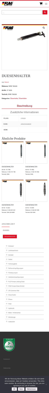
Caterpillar (11, 321)
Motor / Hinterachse (14, 313)
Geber (10, 259)
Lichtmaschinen (13, 250)
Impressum (6, 359)
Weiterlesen (31, 389)
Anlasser (11, 246)
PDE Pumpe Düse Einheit (16, 286)
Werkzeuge (11, 317)
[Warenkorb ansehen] (41, 4)
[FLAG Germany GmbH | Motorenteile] (7, 3)
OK (14, 389)
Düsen (10, 299)
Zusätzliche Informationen (24, 112)
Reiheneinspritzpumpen (15, 268)
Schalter (10, 255)
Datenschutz (6, 368)
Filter (10, 304)
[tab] (24, 105)
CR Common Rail (13, 290)
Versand (6, 82)
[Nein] (46, 384)
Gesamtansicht (9, 236)
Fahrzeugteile (12, 264)
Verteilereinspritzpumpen (16, 277)
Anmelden (6, 230)
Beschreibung (24, 105)
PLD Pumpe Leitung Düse (16, 281)
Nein (21, 389)
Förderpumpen (13, 273)
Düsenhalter (14, 98)
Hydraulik (11, 308)
